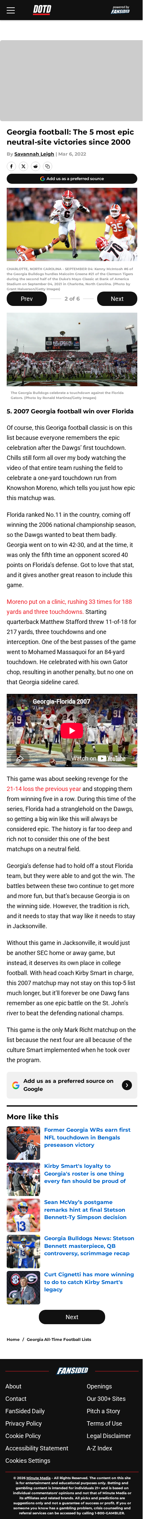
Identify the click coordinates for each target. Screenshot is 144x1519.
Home (13, 1339)
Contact (15, 1398)
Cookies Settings (27, 1460)
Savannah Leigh (34, 154)
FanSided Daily (25, 1411)
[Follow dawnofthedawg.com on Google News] (127, 1085)
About (13, 1386)
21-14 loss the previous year (44, 788)
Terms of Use (104, 1423)
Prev (27, 298)
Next (117, 298)
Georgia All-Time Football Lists (59, 1339)
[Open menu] (11, 10)
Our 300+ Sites (106, 1398)
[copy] (47, 166)
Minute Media (38, 1478)
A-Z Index (99, 1448)
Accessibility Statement (36, 1448)
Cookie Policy (23, 1435)
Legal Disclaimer (109, 1435)
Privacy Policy (23, 1423)
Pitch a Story (103, 1411)
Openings (99, 1386)
